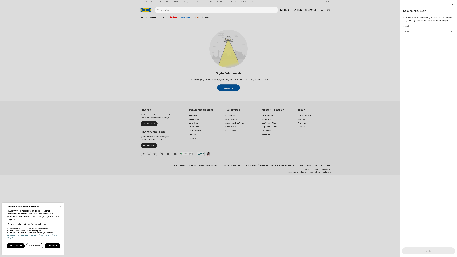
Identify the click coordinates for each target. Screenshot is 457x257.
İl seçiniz (406, 26)
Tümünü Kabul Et (16, 246)
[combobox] (428, 31)
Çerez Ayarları (52, 246)
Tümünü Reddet (34, 246)
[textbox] (428, 31)
